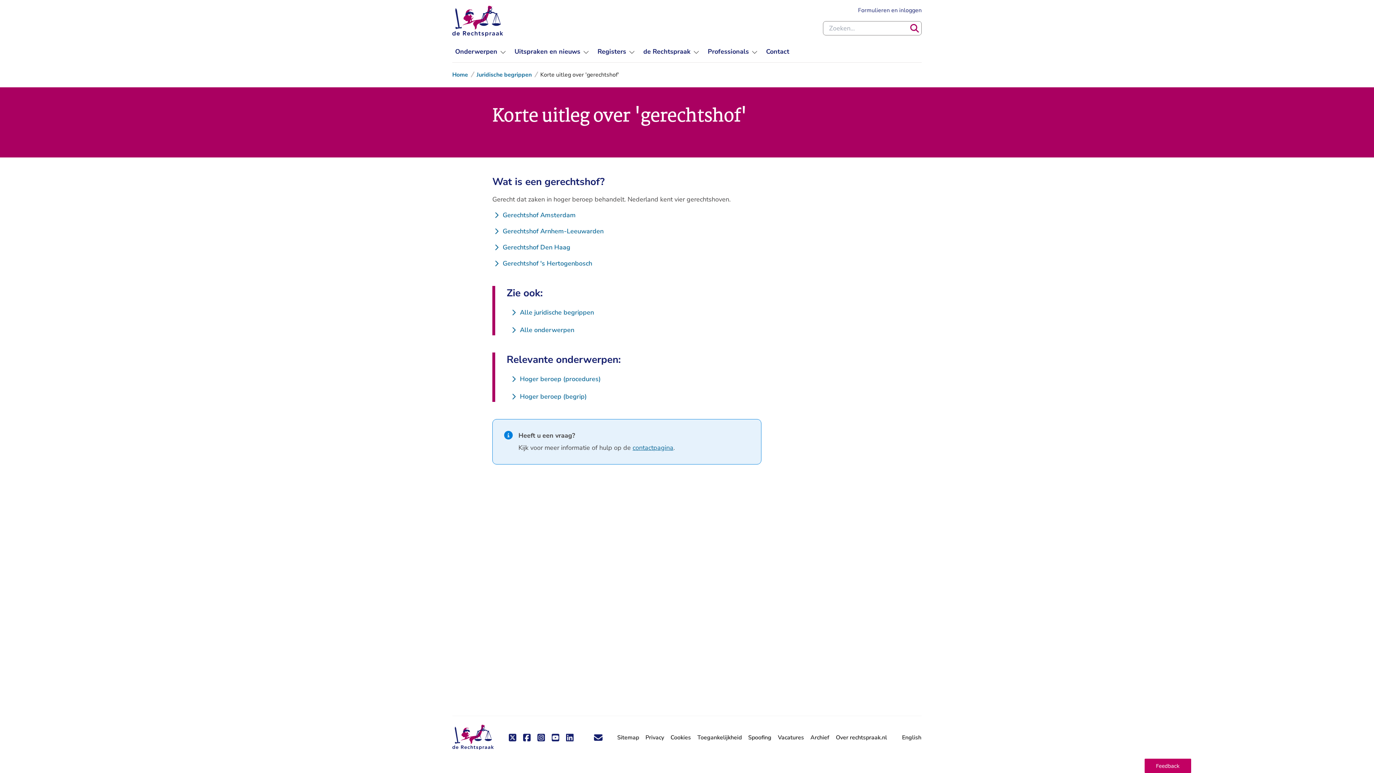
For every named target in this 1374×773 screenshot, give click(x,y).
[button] (1168, 766)
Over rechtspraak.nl (861, 738)
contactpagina (653, 447)
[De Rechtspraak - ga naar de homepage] (477, 21)
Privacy (654, 738)
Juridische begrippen (504, 75)
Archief (819, 738)
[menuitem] (480, 51)
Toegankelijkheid (719, 738)
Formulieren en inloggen (890, 10)
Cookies (681, 738)
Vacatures (791, 738)
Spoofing (759, 738)
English (911, 738)
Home (460, 75)
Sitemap (628, 738)
